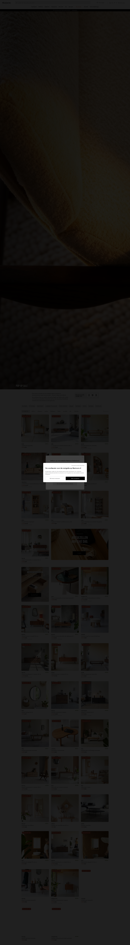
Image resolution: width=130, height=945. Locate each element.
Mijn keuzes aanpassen (55, 478)
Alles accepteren (75, 478)
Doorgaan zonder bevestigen (78, 465)
